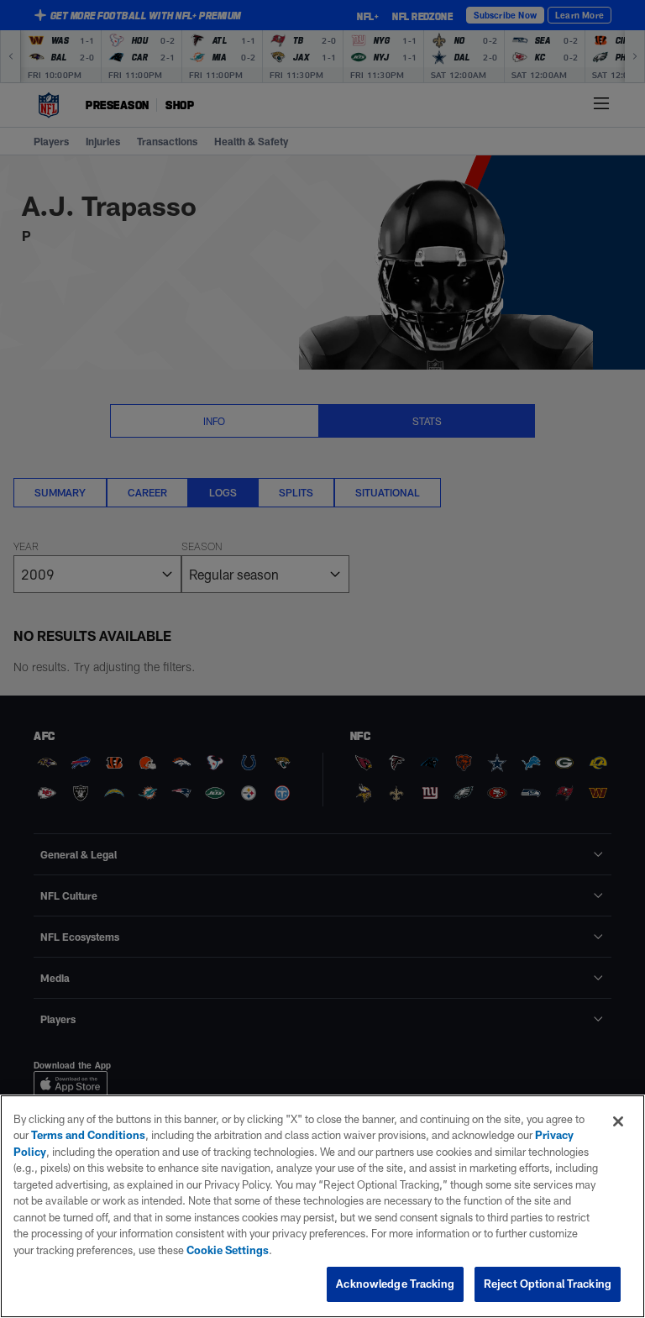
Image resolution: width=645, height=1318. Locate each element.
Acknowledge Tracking (395, 1283)
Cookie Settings (227, 1250)
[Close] (618, 1121)
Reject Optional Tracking (547, 1283)
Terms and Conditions (88, 1135)
